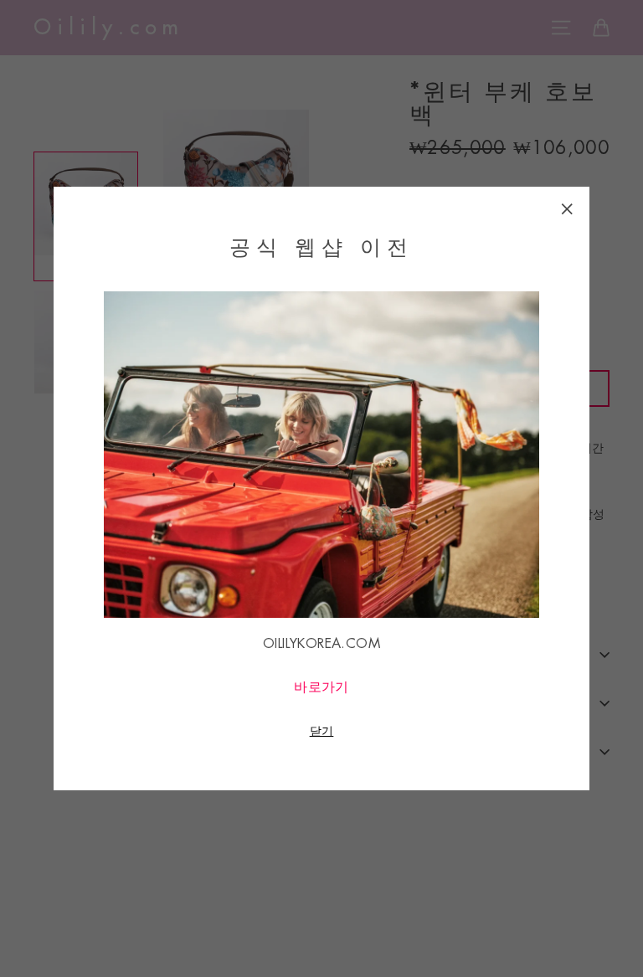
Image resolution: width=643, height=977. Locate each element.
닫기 (322, 731)
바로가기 (321, 687)
